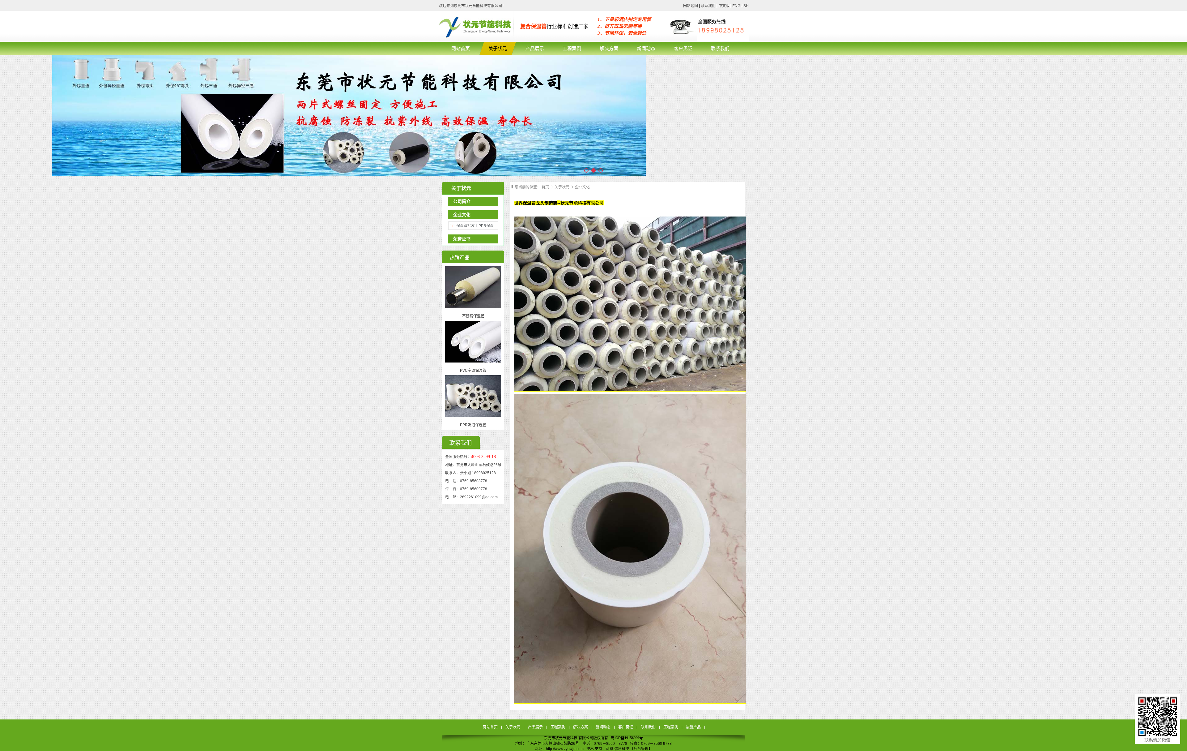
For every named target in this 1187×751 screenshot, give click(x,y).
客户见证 (625, 727)
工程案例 (558, 727)
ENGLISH (740, 6)
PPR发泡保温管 (473, 425)
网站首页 (490, 727)
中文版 (724, 6)
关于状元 (562, 187)
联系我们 (708, 6)
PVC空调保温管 (473, 370)
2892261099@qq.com (479, 497)
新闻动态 (603, 727)
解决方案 (580, 727)
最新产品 (693, 727)
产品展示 (535, 727)
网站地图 (690, 6)
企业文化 (582, 187)
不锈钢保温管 (473, 316)
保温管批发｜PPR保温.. (476, 226)
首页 (545, 187)
